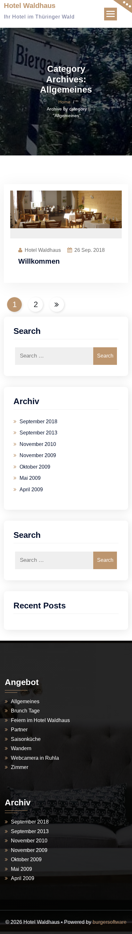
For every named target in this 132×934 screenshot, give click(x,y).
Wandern (21, 748)
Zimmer (19, 767)
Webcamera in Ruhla (35, 758)
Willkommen (39, 261)
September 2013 (38, 432)
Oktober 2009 (35, 467)
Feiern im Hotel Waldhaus (40, 720)
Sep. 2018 (89, 250)
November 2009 (38, 455)
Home (64, 101)
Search (105, 355)
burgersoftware (110, 922)
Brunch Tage (25, 710)
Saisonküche (26, 739)
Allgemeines (25, 701)
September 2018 (38, 421)
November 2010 (38, 444)
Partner (19, 729)
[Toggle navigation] (110, 14)
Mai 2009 (30, 478)
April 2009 (31, 489)
